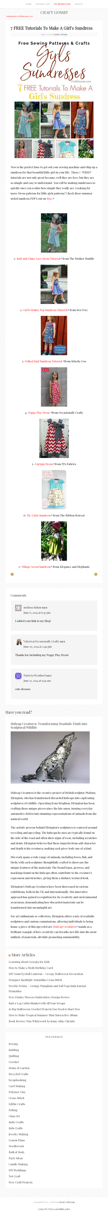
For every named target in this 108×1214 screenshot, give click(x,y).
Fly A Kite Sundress (39, 515)
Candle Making (18, 1164)
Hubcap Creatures (64, 926)
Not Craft (14, 1176)
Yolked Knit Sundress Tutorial (44, 361)
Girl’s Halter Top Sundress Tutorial (45, 310)
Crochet (14, 1062)
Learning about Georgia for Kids (29, 962)
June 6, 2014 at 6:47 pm (37, 612)
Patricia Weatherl (34, 675)
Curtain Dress (43, 464)
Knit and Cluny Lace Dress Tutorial (38, 258)
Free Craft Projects (21, 1182)
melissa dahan (32, 607)
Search (78, 4)
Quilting (14, 1056)
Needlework (16, 1146)
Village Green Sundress (36, 566)
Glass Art (14, 1116)
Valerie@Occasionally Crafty (41, 641)
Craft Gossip (54, 12)
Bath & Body (17, 1152)
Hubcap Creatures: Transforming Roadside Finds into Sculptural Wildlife (49, 726)
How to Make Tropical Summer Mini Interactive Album (43, 1015)
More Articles (23, 954)
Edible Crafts (17, 1104)
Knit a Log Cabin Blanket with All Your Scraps (37, 1003)
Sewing (13, 1044)
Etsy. (49, 198)
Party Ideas (16, 1158)
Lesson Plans (17, 1140)
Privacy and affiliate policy (59, 1209)
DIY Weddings (17, 1170)
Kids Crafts (16, 1128)
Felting (13, 1110)
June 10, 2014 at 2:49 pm (38, 646)
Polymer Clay (17, 1092)
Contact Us (42, 1209)
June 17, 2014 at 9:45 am (37, 680)
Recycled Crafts (18, 1074)
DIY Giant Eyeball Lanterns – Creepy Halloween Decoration (46, 974)
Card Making (17, 1086)
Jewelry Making (18, 1134)
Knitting (14, 1050)
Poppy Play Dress (39, 412)
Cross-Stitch (16, 1098)
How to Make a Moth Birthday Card (31, 968)
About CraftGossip (67, 1202)
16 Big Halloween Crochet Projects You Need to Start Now (44, 1009)
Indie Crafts (16, 1122)
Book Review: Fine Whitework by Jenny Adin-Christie (42, 1021)
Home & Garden (19, 1068)
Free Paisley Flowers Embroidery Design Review (39, 997)
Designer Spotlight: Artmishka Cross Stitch (35, 980)
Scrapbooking (17, 1080)
